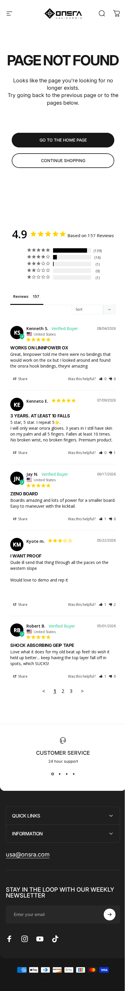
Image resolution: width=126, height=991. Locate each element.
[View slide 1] (52, 774)
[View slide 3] (66, 774)
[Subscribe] (105, 943)
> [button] (82, 691)
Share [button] (22, 378)
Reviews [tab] (20, 296)
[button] (102, 378)
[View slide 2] (59, 774)
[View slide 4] (73, 774)
